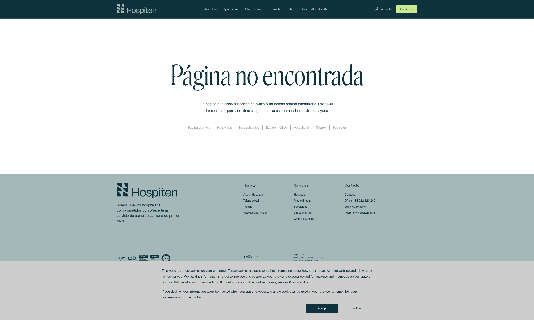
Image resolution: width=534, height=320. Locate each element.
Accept (322, 308)
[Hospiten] (136, 9)
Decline (356, 308)
